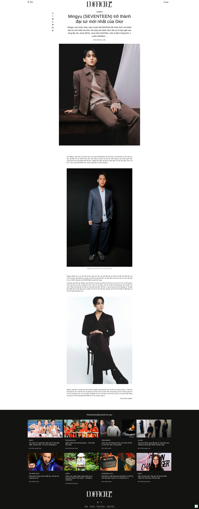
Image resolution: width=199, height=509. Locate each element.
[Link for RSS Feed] (101, 502)
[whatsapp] (53, 27)
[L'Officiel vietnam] (99, 4)
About (86, 506)
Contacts (92, 506)
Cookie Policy (110, 506)
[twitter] (53, 24)
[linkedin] (53, 22)
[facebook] (53, 16)
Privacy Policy (101, 506)
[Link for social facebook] (98, 502)
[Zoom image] (99, 217)
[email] (53, 13)
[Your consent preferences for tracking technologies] (196, 506)
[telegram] (53, 30)
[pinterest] (53, 19)
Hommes (99, 12)
